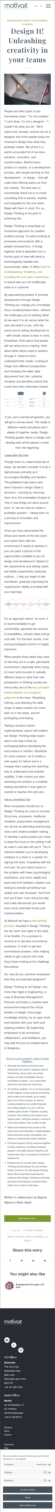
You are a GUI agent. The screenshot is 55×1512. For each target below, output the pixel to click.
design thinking (34, 1236)
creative (19, 1236)
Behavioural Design (19, 20)
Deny (27, 1497)
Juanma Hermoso (34, 1230)
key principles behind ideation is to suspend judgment (26, 692)
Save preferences (27, 1505)
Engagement (39, 20)
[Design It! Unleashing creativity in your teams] (27, 89)
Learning (27, 24)
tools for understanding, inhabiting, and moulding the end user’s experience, (27, 272)
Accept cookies (28, 1489)
